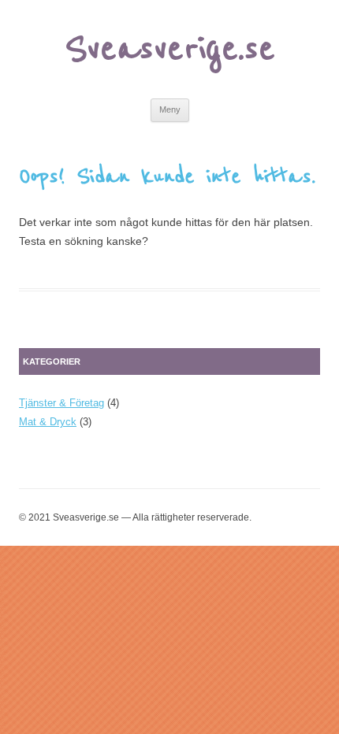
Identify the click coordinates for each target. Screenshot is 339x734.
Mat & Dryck (47, 422)
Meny (170, 109)
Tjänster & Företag (61, 403)
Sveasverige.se (170, 48)
